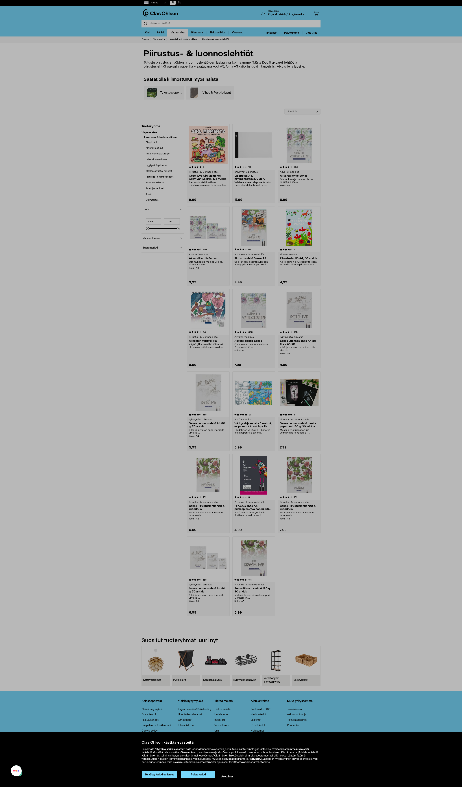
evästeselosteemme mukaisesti (290, 749)
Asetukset (254, 759)
